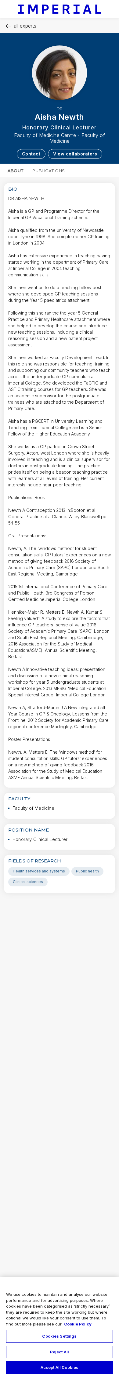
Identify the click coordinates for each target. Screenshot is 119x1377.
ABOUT (15, 170)
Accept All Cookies (59, 1367)
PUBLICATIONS (48, 170)
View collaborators (75, 153)
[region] (59, 1327)
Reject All (59, 1351)
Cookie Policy (78, 1324)
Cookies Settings (59, 1336)
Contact (31, 153)
